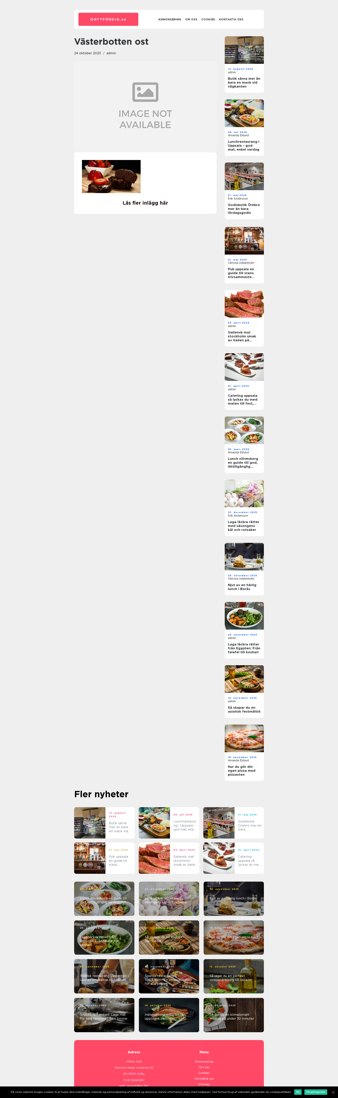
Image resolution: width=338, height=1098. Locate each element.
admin (111, 53)
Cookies (208, 19)
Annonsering (169, 19)
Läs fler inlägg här (145, 203)
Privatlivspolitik (315, 1092)
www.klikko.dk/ (138, 1086)
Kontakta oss (231, 19)
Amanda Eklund (238, 135)
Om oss (191, 19)
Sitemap (204, 1084)
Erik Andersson (238, 198)
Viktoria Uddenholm (241, 262)
